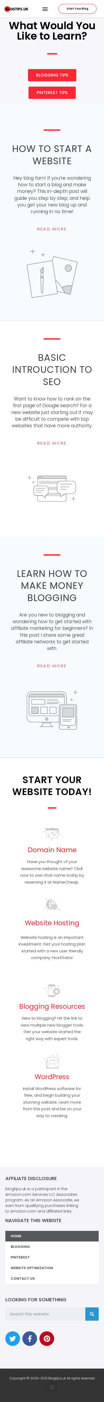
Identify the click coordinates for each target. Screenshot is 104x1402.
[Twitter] (12, 1338)
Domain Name (52, 850)
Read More (52, 229)
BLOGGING (20, 1246)
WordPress (52, 1077)
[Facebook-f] (29, 1338)
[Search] (92, 1314)
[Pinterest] (46, 1338)
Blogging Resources (52, 1006)
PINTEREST (20, 1257)
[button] (45, 9)
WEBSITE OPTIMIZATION (32, 1267)
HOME (16, 1236)
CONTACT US (23, 1278)
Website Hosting (52, 923)
